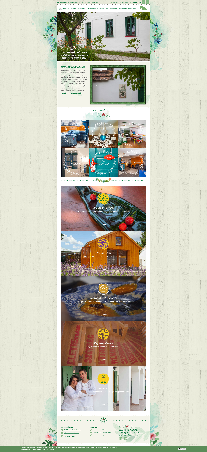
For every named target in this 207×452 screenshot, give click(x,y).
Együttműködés (123, 8)
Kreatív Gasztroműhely (111, 8)
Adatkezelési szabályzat (100, 430)
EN (143, 2)
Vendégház (73, 8)
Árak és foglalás (82, 8)
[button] (96, 85)
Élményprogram (91, 8)
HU (148, 2)
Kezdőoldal (66, 8)
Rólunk (130, 8)
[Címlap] (60, 8)
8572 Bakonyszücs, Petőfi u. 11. (76, 2)
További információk (47, 449)
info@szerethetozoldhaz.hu (121, 2)
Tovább (105, 224)
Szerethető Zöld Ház (92, 2)
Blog (143, 8)
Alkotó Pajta (100, 8)
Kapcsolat (136, 8)
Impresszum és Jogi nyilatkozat (102, 435)
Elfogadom (181, 448)
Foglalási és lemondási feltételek (102, 432)
